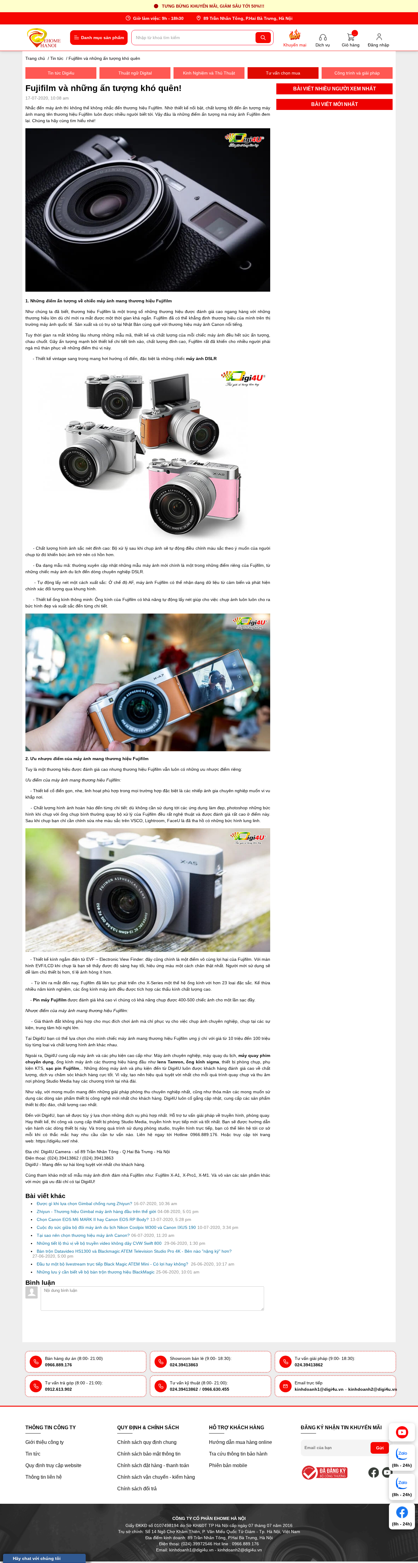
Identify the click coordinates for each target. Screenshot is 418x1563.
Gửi (380, 1447)
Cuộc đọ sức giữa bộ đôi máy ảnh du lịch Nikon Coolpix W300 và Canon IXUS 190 (116, 1227)
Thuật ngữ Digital (135, 73)
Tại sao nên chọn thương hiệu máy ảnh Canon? (83, 1235)
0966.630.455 (215, 1389)
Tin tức (32, 1453)
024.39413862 (309, 1364)
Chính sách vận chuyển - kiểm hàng (156, 1477)
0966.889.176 (58, 1364)
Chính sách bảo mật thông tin (149, 1453)
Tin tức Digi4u (61, 73)
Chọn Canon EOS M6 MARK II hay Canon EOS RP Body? (93, 1219)
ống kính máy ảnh (98, 989)
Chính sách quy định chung (147, 1442)
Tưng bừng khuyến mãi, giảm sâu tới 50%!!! (213, 6)
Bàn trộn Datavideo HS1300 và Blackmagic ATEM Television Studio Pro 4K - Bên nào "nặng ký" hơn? (134, 1251)
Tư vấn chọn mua (283, 73)
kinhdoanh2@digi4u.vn (372, 1389)
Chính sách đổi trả (137, 1488)
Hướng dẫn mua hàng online (240, 1442)
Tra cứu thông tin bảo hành (238, 1453)
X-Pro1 (189, 1175)
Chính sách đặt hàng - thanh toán (153, 1465)
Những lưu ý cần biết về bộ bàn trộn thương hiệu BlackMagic (96, 1272)
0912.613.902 (58, 1389)
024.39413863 (184, 1364)
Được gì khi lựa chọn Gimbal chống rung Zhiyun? (84, 1203)
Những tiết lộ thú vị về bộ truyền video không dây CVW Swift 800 (100, 1243)
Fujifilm (181, 1038)
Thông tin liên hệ (43, 1477)
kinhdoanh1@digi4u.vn (319, 1389)
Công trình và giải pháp (357, 73)
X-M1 (204, 1175)
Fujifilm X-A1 (167, 1175)
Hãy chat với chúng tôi (37, 1558)
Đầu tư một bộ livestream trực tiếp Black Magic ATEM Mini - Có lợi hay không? (113, 1264)
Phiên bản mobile (228, 1465)
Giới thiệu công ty (44, 1442)
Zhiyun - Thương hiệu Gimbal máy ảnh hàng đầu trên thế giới (96, 1211)
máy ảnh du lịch (65, 571)
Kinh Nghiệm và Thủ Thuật (209, 73)
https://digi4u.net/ (52, 1141)
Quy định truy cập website (53, 1465)
